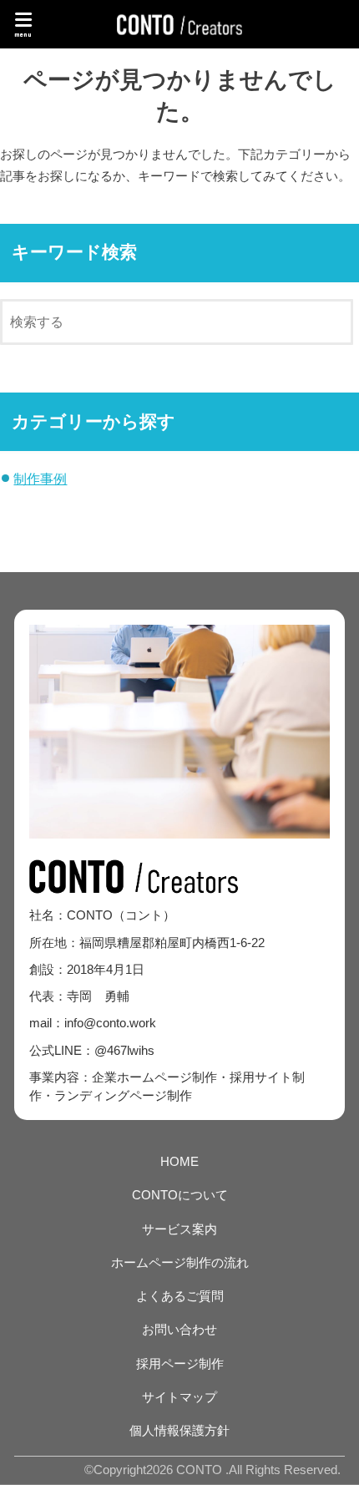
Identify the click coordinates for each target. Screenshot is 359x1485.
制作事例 (40, 478)
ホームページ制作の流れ (180, 1263)
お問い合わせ (179, 1329)
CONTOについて (180, 1195)
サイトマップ (179, 1397)
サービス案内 (179, 1229)
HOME (179, 1161)
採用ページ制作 (180, 1364)
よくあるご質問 (180, 1296)
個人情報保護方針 (179, 1430)
